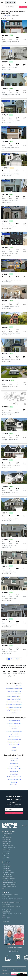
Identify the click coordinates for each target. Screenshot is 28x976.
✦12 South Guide (5, 835)
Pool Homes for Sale (14, 736)
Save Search (23, 7)
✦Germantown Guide (6, 837)
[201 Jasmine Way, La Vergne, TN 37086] (14, 477)
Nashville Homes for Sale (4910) (14, 685)
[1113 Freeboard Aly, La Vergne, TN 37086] (14, 106)
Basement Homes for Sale (14, 742)
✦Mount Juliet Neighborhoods (8, 884)
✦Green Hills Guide (6, 849)
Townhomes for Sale (14, 726)
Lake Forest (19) (14, 763)
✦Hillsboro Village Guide (7, 845)
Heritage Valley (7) (14, 774)
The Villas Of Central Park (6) (14, 779)
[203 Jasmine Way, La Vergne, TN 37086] (14, 451)
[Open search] (21, 2)
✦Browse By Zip (5, 868)
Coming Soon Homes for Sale (14, 739)
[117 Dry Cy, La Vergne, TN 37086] (14, 530)
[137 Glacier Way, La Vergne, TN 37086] (14, 292)
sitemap (3, 888)
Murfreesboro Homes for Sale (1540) (14, 688)
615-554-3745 (6, 904)
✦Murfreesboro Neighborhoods (9, 886)
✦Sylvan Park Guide (6, 839)
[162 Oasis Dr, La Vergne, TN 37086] (14, 212)
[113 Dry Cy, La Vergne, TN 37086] (14, 610)
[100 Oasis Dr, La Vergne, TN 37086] (14, 371)
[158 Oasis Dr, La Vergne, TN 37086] (14, 185)
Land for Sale (14, 728)
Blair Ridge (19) (14, 760)
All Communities (13, 784)
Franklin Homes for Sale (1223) (14, 691)
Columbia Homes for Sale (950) (14, 696)
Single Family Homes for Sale (14, 723)
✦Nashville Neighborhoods (8, 876)
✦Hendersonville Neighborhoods (9, 882)
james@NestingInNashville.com (12, 899)
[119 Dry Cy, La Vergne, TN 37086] (14, 637)
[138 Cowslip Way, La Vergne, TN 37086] (14, 132)
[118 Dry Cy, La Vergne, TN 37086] (14, 557)
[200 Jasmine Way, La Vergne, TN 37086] (14, 504)
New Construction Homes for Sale (14, 731)
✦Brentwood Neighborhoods (8, 878)
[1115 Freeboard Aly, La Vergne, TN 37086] (14, 345)
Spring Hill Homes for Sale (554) (14, 710)
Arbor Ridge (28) (14, 758)
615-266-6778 (6, 912)
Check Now (14, 813)
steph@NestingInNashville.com (11, 906)
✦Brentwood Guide (6, 851)
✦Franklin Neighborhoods (7, 880)
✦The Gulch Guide (6, 843)
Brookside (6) (14, 782)
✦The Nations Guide (6, 841)
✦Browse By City (5, 864)
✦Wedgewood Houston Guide (8, 847)
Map (15, 973)
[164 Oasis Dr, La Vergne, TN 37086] (14, 239)
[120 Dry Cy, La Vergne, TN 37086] (14, 584)
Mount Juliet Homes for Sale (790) (14, 702)
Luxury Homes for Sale (14, 734)
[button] (2, 2)
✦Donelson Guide (6, 857)
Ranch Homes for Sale (14, 744)
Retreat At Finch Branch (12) (14, 768)
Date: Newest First (9, 18)
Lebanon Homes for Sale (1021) (14, 694)
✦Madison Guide (5, 855)
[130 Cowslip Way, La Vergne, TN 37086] (14, 26)
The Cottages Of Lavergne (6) (14, 776)
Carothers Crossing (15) (14, 766)
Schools (14, 747)
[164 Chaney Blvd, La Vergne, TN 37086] (14, 398)
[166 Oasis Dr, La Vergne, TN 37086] (14, 53)
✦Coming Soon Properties (8, 872)
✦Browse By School (6, 866)
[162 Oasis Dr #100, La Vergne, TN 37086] (14, 318)
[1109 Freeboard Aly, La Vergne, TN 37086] (14, 79)
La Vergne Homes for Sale (14, 720)
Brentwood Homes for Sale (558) (14, 707)
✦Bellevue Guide (5, 853)
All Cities (13, 712)
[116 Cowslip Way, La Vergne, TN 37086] (14, 159)
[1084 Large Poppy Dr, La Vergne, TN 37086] (14, 265)
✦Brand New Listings (6, 870)
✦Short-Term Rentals (6, 874)
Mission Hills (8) (14, 771)
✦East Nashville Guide (7, 833)
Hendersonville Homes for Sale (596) (14, 704)
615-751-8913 (6, 896)
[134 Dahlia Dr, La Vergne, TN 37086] (14, 424)
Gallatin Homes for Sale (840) (14, 699)
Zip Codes (14, 750)
